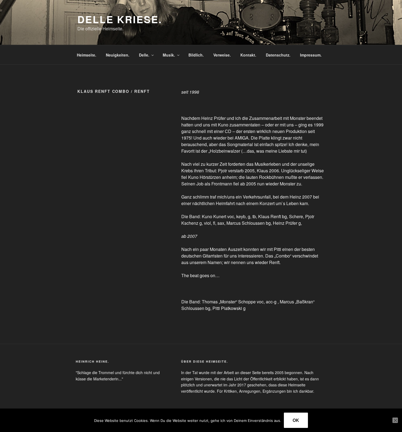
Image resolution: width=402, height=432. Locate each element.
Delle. (144, 55)
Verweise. (222, 55)
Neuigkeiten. (117, 55)
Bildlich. (196, 55)
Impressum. (311, 55)
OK (296, 420)
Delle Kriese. (119, 19)
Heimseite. (86, 55)
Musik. (169, 55)
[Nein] (395, 420)
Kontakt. (248, 55)
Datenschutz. (278, 55)
